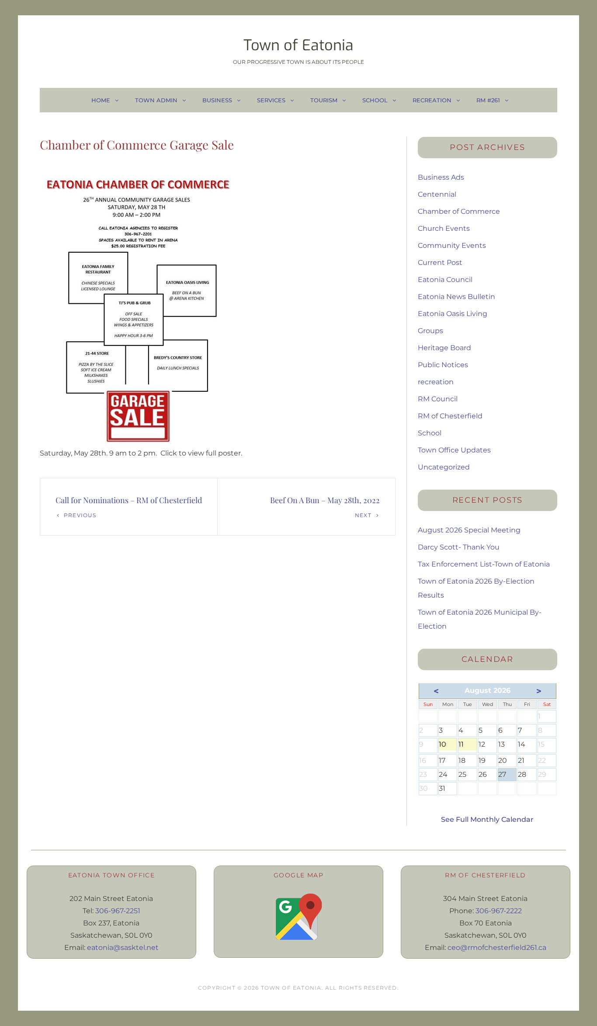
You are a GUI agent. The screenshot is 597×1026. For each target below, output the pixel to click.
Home (100, 100)
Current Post (440, 262)
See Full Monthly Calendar (487, 819)
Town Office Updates (454, 450)
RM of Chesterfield (450, 416)
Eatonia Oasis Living (452, 314)
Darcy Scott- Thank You (459, 547)
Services (271, 100)
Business (217, 100)
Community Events (452, 245)
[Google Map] (298, 917)
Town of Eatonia (298, 45)
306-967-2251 (117, 911)
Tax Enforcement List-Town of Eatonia (484, 564)
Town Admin (156, 100)
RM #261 (488, 100)
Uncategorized (444, 467)
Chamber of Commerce (459, 211)
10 (448, 745)
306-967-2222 (499, 911)
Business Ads (441, 177)
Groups (430, 331)
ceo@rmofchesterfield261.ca (497, 947)
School (375, 100)
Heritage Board (444, 348)
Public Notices (443, 365)
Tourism (323, 100)
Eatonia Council (445, 279)
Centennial (437, 194)
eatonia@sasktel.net (123, 947)
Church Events (444, 228)
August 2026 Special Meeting (469, 530)
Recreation (432, 100)
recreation (436, 382)
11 (467, 745)
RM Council (438, 399)
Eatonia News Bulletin (456, 296)
